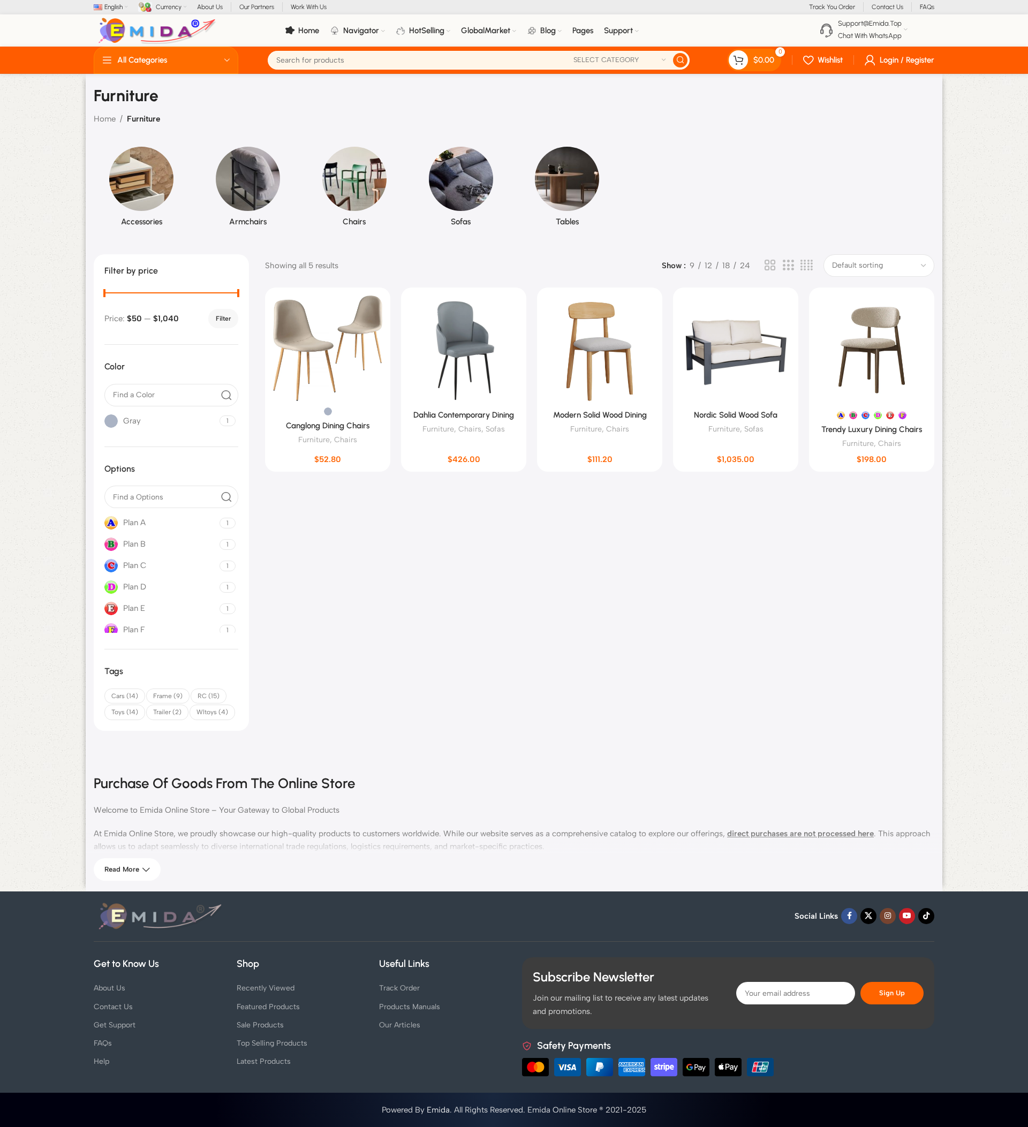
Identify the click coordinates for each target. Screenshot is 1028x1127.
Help (101, 1061)
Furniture (314, 439)
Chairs (345, 439)
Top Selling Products (272, 1043)
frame (168, 696)
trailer (167, 712)
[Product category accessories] (142, 190)
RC (209, 696)
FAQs (103, 1043)
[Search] (680, 60)
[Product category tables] (567, 190)
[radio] (328, 411)
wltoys (212, 712)
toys (124, 712)
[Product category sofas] (461, 190)
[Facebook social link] (849, 916)
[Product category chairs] (355, 190)
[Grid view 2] (770, 265)
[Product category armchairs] (248, 190)
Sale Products (260, 1025)
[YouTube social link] (907, 916)
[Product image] (327, 348)
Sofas (495, 429)
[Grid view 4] (806, 265)
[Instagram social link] (888, 916)
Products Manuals (409, 1006)
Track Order (399, 988)
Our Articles (399, 1025)
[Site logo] (157, 30)
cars (124, 696)
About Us (109, 988)
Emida (438, 1110)
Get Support (114, 1025)
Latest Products (264, 1061)
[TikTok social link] (926, 916)
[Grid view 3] (788, 265)
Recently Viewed (265, 988)
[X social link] (868, 916)
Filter (223, 318)
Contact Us (113, 1006)
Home (105, 119)
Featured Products (268, 1006)
